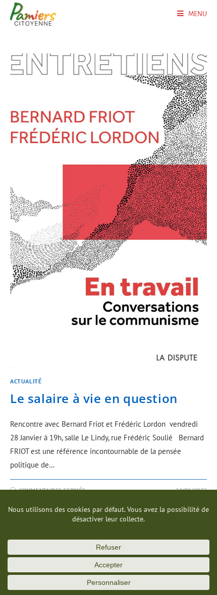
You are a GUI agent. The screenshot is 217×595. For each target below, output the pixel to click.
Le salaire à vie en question (94, 398)
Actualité (25, 381)
